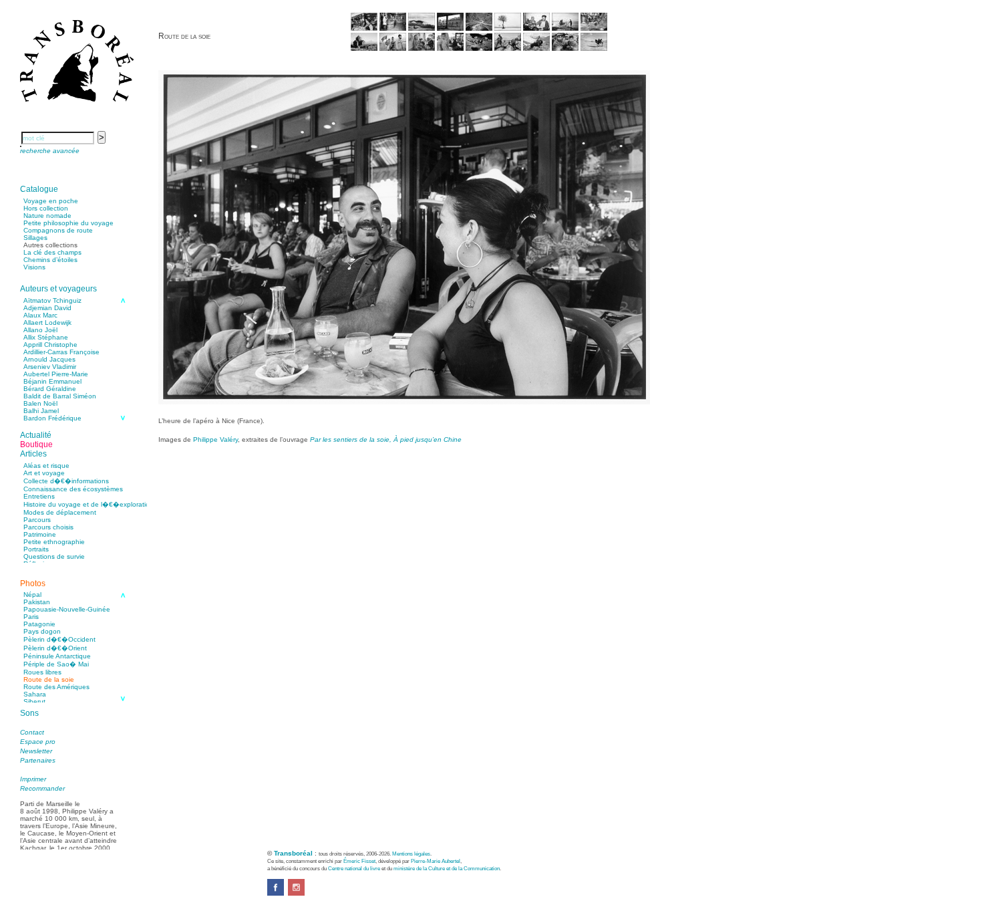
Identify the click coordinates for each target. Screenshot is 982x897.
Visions (34, 267)
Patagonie (39, 624)
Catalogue (39, 189)
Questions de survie (54, 556)
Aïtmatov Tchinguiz (52, 300)
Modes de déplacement (59, 512)
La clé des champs (52, 252)
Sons (29, 713)
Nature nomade (47, 215)
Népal (32, 594)
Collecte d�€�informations (66, 481)
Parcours (37, 519)
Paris (31, 616)
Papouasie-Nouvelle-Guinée (66, 609)
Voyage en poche (50, 201)
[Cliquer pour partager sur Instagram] (296, 893)
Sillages (35, 237)
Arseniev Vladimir (49, 366)
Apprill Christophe (50, 344)
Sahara (34, 694)
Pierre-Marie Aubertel (435, 861)
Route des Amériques (56, 686)
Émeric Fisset (359, 861)
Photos (32, 583)
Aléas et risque (46, 465)
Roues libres (42, 672)
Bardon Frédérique (52, 418)
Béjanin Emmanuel (52, 381)
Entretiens (39, 496)
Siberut (34, 701)
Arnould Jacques (49, 359)
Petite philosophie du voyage (68, 223)
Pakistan (36, 602)
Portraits (36, 549)
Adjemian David (47, 307)
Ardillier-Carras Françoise (61, 352)
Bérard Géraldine (49, 388)
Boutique (36, 444)
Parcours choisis (48, 527)
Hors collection (45, 208)
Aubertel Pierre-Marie (55, 374)
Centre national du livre (354, 868)
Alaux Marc (40, 315)
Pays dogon (42, 631)
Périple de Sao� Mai (56, 664)
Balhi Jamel (41, 410)
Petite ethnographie (54, 541)
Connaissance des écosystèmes (73, 489)
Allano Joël (40, 330)
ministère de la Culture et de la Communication (446, 868)
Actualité (35, 435)
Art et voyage (44, 473)
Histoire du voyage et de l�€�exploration (88, 504)
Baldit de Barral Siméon (59, 396)
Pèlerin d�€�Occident (59, 639)
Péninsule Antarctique (57, 656)
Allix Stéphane (45, 337)
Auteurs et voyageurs (58, 288)
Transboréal (293, 853)
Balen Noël (40, 403)
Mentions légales (411, 853)
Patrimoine (39, 534)
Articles (33, 454)
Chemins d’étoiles (50, 259)
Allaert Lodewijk (47, 322)
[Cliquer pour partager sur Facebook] (275, 893)
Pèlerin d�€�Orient (55, 648)
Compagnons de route (58, 230)
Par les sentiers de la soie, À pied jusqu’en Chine (386, 439)
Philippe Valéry (215, 439)
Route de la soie (48, 679)
